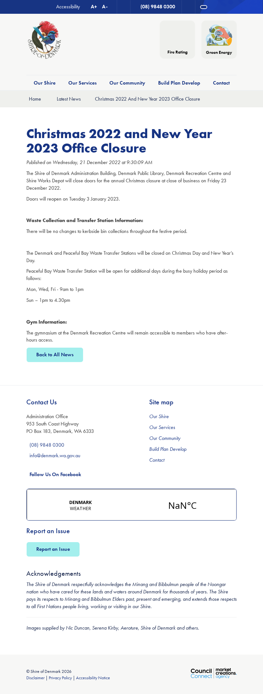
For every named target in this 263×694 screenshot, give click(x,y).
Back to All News (54, 354)
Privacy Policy (60, 678)
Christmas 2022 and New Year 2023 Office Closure (147, 98)
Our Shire (44, 82)
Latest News (69, 98)
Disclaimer (35, 678)
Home (35, 98)
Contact (221, 82)
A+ (94, 6)
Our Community (127, 82)
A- (105, 6)
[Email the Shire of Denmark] (124, 7)
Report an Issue (53, 549)
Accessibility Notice (93, 678)
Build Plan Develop (179, 82)
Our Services (82, 82)
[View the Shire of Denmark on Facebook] (188, 7)
